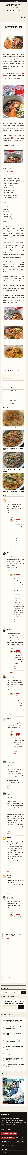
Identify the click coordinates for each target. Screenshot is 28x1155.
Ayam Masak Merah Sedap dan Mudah (14, 1047)
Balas (9, 515)
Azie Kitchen (13, 5)
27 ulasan (19, 29)
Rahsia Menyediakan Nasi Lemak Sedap (15, 1065)
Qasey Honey (9, 500)
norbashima (9, 629)
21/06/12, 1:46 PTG (10, 630)
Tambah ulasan (6, 938)
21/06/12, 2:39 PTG (17, 695)
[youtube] (13, 10)
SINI (12, 138)
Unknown (9, 875)
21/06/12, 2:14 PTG (17, 652)
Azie (15, 519)
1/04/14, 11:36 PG (10, 720)
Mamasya (9, 676)
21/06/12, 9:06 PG (17, 521)
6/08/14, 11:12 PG (10, 794)
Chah (8, 552)
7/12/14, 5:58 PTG (10, 839)
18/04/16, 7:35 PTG (17, 916)
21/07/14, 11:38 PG (10, 762)
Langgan (21, 1007)
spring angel (10, 897)
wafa (8, 761)
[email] (20, 10)
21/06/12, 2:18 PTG (10, 677)
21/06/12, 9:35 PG (10, 554)
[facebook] (7, 10)
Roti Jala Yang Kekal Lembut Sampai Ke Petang (13, 1027)
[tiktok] (16, 10)
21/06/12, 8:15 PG (10, 501)
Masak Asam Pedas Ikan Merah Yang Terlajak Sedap (14, 1058)
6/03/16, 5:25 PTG (10, 877)
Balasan (11, 517)
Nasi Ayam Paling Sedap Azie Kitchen (14, 1034)
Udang (18, 370)
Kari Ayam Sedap (11, 1053)
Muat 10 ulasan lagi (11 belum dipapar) (13, 935)
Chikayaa (9, 837)
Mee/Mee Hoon (13, 24)
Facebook (3, 1153)
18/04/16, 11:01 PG (10, 898)
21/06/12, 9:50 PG (17, 576)
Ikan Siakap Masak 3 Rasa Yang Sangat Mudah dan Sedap (14, 1020)
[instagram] (10, 10)
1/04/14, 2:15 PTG (17, 735)
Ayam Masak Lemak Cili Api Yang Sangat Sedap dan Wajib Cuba (14, 1040)
